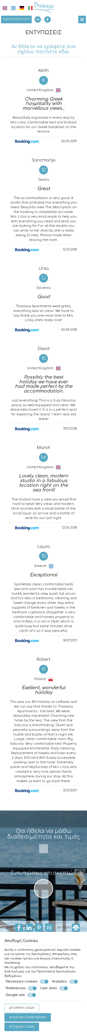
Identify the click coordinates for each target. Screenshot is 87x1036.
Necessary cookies (21, 981)
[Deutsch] (22, 8)
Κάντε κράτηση (16, 19)
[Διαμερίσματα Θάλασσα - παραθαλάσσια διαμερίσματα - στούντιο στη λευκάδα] (43, 8)
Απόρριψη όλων (21, 1008)
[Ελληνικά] (13, 8)
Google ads (15, 995)
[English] (5, 8)
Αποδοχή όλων (21, 1026)
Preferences (16, 988)
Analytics (59, 981)
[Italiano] (30, 8)
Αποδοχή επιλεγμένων (27, 1017)
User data (48, 988)
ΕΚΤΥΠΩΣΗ (64, 927)
